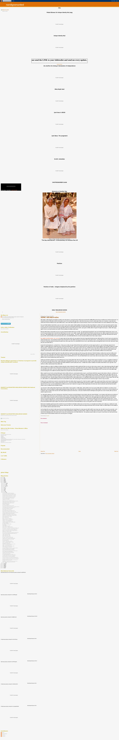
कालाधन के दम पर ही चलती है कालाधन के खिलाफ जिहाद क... (9, 515)
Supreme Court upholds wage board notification (9, 529)
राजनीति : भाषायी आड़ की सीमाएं (6, 534)
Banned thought (3, 435)
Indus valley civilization (5, 328)
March (4, 491)
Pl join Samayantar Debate (6, 553)
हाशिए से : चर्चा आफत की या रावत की (6, 518)
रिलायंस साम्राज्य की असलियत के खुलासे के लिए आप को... (9, 511)
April (3, 490)
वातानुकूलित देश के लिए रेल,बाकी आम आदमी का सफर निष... (9, 514)
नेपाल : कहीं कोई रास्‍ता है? (5, 540)
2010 (3, 566)
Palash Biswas (4, 733)
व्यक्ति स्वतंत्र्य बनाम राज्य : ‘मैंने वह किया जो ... (8, 519)
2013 (3, 563)
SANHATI (2, 436)
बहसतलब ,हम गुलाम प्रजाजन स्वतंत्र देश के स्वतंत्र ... (9, 497)
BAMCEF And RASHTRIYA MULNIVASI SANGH (9, 415)
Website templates (59, 64)
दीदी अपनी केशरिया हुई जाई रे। (6, 503)
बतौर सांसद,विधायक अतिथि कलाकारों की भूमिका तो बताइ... (9, 494)
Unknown (3, 736)
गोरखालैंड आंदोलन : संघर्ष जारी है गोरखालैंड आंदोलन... (9, 538)
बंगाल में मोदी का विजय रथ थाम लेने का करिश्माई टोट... (8, 556)
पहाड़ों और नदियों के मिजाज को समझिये (7, 516)
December (4, 483)
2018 (3, 478)
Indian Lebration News (6, 319)
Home (80, 451)
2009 (3, 567)
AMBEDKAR (3, 437)
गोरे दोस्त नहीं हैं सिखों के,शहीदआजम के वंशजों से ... (8, 549)
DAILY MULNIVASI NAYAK (61, 312)
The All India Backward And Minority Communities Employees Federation (13, 439)
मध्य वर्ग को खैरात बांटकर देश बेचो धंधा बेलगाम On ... (8, 507)
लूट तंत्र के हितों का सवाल (5, 517)
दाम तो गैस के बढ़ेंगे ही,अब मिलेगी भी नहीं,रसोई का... (8, 493)
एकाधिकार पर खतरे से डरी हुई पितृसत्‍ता (7, 520)
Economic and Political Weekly (6, 442)
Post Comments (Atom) (50, 453)
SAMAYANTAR (3, 440)
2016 (3, 480)
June (3, 488)
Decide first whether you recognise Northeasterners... (10, 557)
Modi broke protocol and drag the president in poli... (10, 550)
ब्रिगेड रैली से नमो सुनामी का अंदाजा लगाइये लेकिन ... (8, 548)
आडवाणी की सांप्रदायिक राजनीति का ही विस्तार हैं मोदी (8, 522)
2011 (3, 565)
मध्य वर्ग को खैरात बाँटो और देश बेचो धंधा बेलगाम (8, 505)
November (4, 484)
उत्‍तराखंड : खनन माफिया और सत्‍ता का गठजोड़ (8, 539)
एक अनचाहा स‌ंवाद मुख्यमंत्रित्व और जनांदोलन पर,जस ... (9, 554)
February (4, 492)
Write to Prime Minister (4, 429)
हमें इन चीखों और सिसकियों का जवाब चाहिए (7, 508)
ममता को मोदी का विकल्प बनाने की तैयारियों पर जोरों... (8, 510)
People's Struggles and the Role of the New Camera (10, 512)
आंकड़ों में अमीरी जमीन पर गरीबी (6, 535)
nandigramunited (15, 4)
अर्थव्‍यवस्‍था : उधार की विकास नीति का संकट (7, 521)
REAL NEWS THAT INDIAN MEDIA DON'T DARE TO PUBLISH (13, 316)
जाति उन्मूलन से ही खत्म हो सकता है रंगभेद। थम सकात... (9, 495)
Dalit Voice (2, 441)
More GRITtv (33, 354)
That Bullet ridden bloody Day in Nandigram (8, 555)
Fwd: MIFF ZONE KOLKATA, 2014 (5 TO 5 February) (10, 558)
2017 (3, 479)
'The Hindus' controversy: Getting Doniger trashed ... (10, 528)
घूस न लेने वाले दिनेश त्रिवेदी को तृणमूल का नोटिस (8, 317)
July (3, 487)
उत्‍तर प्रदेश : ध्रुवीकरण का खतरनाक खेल (7, 537)
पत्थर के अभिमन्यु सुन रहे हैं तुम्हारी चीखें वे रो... (8, 551)
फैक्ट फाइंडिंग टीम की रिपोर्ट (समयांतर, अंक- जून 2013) (50, 338)
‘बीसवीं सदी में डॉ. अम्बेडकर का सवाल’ (6, 531)
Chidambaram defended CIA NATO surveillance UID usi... (11, 506)
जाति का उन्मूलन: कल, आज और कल (6, 509)
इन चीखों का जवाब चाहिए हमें (5, 504)
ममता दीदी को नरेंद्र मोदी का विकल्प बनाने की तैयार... (8, 513)
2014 (3, 482)
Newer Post (43, 451)
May (3, 489)
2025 (3, 477)
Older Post (116, 451)
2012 (3, 564)
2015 (3, 481)
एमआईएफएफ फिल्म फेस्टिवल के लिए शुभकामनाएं (8, 552)
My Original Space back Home (6, 434)
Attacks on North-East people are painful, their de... (10, 530)
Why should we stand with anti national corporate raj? (10, 532)
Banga (3, 732)
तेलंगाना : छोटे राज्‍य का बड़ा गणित (6, 536)
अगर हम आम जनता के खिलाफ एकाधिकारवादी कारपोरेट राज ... (9, 533)
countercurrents (3, 438)
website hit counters (5, 11)
